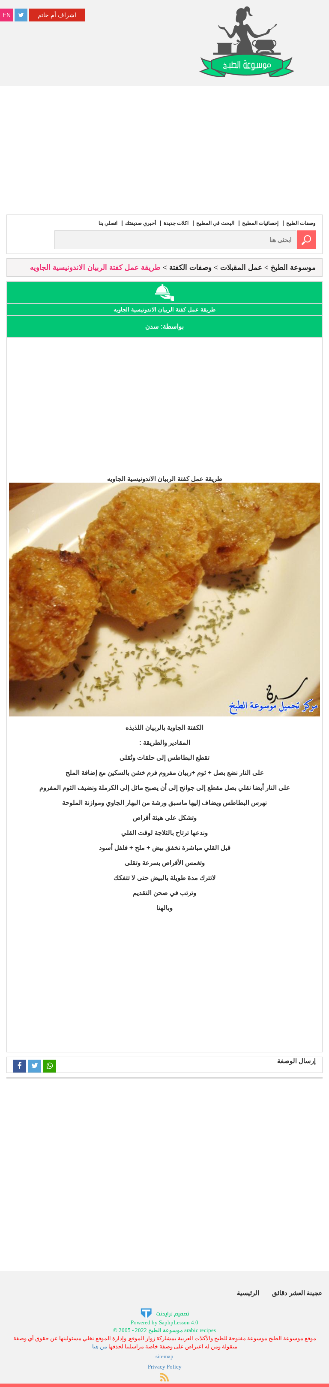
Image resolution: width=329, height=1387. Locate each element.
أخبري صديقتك (140, 223)
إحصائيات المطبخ (260, 223)
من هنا (99, 1346)
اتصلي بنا (108, 223)
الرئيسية (248, 1292)
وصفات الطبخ (301, 223)
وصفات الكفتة (190, 267)
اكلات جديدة (176, 223)
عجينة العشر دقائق (297, 1292)
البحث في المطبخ (215, 223)
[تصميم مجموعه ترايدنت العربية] (165, 1312)
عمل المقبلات (241, 267)
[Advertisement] (164, 150)
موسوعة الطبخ (293, 267)
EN (7, 15)
